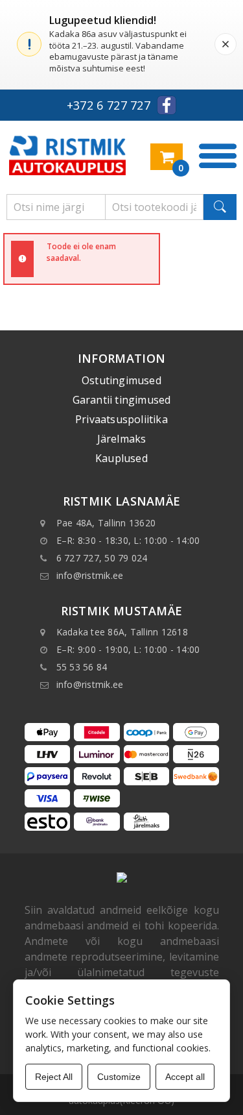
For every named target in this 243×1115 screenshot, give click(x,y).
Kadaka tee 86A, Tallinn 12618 (122, 632)
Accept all (185, 1077)
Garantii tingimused (122, 400)
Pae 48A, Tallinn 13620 (106, 523)
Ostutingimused (121, 380)
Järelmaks (121, 439)
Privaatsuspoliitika (121, 419)
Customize (119, 1077)
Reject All (54, 1077)
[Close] (225, 44)
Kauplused (121, 458)
